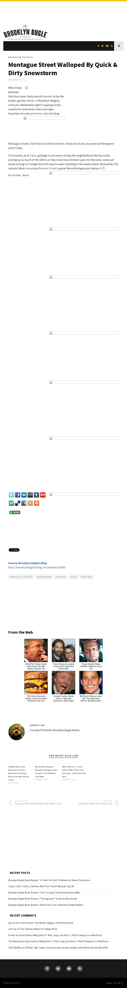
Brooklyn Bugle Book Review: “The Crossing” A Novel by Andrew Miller (44, 892)
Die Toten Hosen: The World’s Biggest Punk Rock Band (44, 922)
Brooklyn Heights (20, 57)
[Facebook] (17, 495)
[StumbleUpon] (11, 503)
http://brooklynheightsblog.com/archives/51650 (36, 567)
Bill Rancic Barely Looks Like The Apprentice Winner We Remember (91, 698)
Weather (86, 577)
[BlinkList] (36, 503)
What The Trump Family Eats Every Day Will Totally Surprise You (36, 666)
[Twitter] (11, 495)
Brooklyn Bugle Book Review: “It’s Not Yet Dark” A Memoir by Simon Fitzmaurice (49, 880)
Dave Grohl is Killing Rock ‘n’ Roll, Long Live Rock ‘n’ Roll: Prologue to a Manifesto (60, 935)
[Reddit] (30, 495)
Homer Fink (37, 725)
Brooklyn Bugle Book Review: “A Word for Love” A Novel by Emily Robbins (46, 904)
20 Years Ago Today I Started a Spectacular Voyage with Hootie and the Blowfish (66, 947)
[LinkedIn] (24, 495)
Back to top (114, 983)
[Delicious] (17, 503)
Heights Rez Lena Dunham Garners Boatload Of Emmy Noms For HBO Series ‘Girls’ (18, 773)
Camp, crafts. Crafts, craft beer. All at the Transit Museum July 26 (41, 886)
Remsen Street (48, 168)
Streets (61, 577)
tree (27, 168)
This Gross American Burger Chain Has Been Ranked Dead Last (36, 698)
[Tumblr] (36, 495)
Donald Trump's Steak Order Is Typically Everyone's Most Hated (63, 698)
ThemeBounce (16, 983)
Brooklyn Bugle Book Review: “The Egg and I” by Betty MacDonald (42, 898)
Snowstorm (44, 577)
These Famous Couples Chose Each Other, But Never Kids (63, 666)
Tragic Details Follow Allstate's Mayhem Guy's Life (91, 666)
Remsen (38, 113)
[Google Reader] (24, 503)
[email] (42, 495)
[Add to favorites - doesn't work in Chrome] (30, 503)
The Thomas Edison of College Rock (38, 929)
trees (73, 577)
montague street (21, 577)
